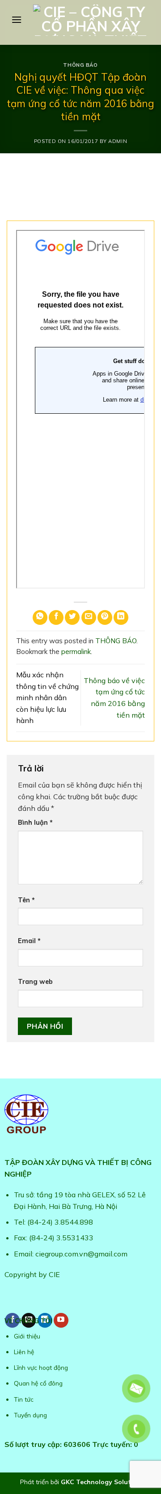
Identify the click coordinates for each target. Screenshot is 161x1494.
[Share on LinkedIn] (121, 617)
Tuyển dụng (30, 1415)
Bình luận (35, 822)
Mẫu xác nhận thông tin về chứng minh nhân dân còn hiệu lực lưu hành (47, 697)
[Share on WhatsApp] (40, 617)
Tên (26, 900)
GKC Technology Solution (101, 1482)
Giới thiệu (27, 1336)
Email (29, 941)
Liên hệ (24, 1351)
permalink (76, 651)
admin (117, 141)
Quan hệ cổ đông (38, 1383)
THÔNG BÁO (80, 65)
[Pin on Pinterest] (104, 617)
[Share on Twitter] (72, 617)
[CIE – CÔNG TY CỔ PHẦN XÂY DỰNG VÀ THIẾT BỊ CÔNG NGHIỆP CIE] (90, 20)
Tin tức (24, 1399)
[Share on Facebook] (56, 617)
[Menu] (16, 19)
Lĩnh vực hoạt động (41, 1367)
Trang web (35, 982)
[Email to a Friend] (88, 617)
